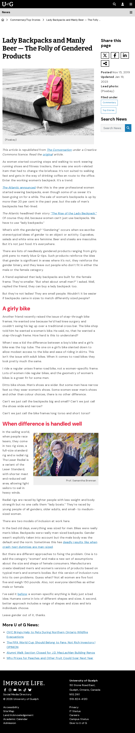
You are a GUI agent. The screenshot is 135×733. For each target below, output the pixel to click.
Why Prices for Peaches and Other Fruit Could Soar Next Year (50, 658)
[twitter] (105, 55)
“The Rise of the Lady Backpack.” (74, 213)
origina (47, 154)
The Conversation (59, 150)
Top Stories (33, 20)
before (22, 594)
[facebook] (115, 55)
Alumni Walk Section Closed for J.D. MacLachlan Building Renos (51, 653)
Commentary (18, 20)
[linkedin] (125, 55)
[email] (105, 63)
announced (19, 188)
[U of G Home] (2, 20)
